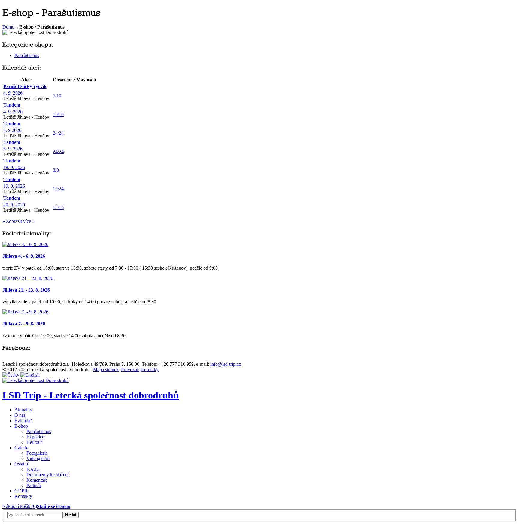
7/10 (57, 95)
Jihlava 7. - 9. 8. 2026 (23, 323)
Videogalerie (38, 458)
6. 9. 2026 (13, 148)
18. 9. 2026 (14, 167)
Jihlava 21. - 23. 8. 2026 (26, 289)
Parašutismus (26, 55)
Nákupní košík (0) (19, 506)
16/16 (58, 114)
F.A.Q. (33, 469)
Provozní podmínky (140, 369)
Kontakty (23, 496)
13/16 (58, 207)
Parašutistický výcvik (25, 86)
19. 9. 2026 (14, 186)
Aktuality (23, 409)
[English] (30, 374)
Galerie (21, 447)
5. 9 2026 (12, 130)
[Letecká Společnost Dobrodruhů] (35, 380)
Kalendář (23, 420)
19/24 (58, 188)
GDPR (21, 490)
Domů (8, 26)
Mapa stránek (106, 369)
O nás (20, 415)
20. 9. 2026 (14, 204)
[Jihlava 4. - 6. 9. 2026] (25, 244)
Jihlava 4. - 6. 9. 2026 (23, 256)
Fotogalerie (37, 453)
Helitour (34, 442)
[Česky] (10, 374)
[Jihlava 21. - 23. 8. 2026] (27, 278)
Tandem (11, 105)
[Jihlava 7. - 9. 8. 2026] (25, 311)
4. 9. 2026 (13, 92)
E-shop (21, 426)
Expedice (35, 436)
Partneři (33, 485)
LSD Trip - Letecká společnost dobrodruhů (90, 395)
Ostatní (21, 463)
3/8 (56, 170)
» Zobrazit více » (18, 221)
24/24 (58, 132)
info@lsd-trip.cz (225, 364)
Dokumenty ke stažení (47, 474)
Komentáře (36, 480)
